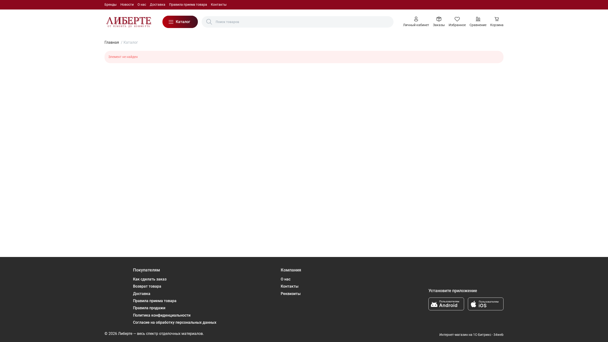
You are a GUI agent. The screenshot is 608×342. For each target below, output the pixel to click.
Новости (127, 4)
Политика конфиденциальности (161, 315)
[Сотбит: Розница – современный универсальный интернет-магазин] (128, 22)
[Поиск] (209, 22)
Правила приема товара (188, 4)
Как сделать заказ (149, 279)
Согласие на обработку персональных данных (174, 322)
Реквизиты (291, 293)
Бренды (110, 4)
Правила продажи (149, 308)
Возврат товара (147, 286)
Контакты (219, 4)
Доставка (157, 4)
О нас (142, 4)
